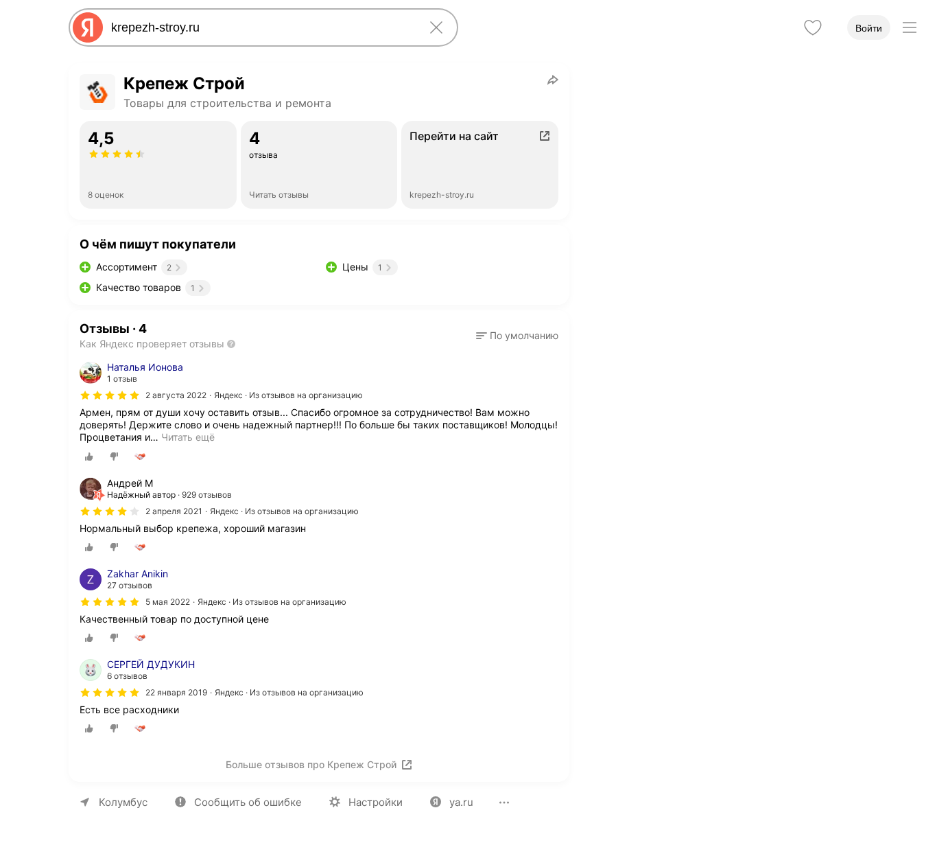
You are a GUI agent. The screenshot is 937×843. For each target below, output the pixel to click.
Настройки (375, 802)
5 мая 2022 (167, 602)
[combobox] (260, 27)
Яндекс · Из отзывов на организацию (288, 395)
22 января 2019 (176, 692)
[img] (110, 395)
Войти (868, 28)
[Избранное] (813, 27)
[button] (517, 336)
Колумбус (123, 802)
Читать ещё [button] (188, 437)
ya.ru (461, 802)
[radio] (89, 456)
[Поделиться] (552, 79)
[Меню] (909, 27)
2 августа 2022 (175, 395)
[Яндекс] (88, 27)
